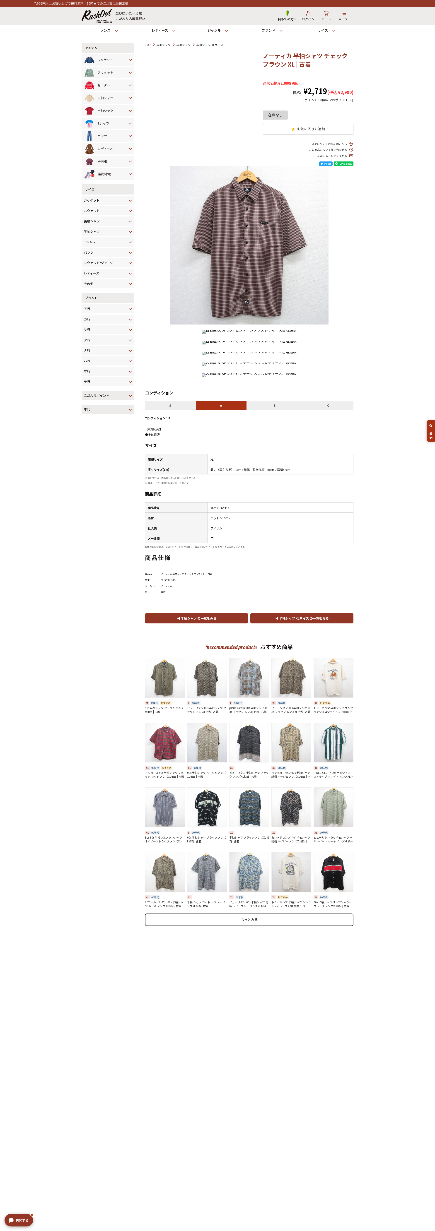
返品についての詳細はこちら (329, 144)
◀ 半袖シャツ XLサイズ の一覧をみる (302, 618)
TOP (148, 45)
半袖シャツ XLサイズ (209, 45)
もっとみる (249, 919)
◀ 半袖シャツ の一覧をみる (196, 618)
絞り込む (431, 433)
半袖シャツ (164, 45)
